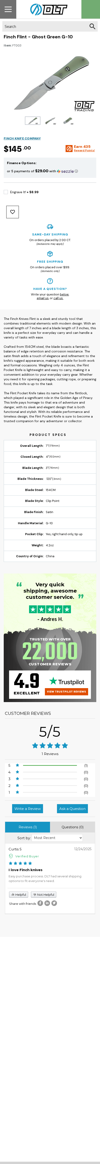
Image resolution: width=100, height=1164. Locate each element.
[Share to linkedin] (47, 903)
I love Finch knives (26, 870)
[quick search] (92, 26)
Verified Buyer (27, 856)
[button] (50, 171)
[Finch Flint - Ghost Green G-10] (32, 120)
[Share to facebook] (40, 903)
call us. (58, 298)
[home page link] (47, 9)
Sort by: (24, 838)
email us (43, 298)
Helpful (20, 894)
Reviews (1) (28, 827)
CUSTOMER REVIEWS (28, 713)
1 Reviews (50, 754)
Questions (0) (72, 827)
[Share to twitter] (54, 903)
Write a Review (27, 808)
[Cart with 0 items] (90, 9)
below (64, 294)
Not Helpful (45, 894)
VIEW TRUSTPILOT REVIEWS (66, 691)
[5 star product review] (20, 864)
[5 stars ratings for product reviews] (50, 746)
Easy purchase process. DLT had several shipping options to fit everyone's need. (45, 878)
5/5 (50, 731)
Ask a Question (72, 808)
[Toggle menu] (8, 9)
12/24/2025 (82, 849)
